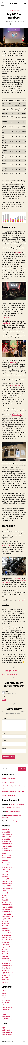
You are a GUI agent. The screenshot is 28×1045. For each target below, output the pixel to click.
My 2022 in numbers (8, 782)
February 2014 (6, 855)
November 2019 (7, 844)
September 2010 (7, 888)
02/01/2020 (20, 21)
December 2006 (7, 965)
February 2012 (6, 862)
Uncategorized (6, 1016)
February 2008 (6, 933)
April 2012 (5, 860)
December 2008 (7, 912)
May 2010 (5, 897)
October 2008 (6, 914)
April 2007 (5, 956)
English (11, 10)
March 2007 (5, 958)
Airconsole (5, 317)
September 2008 (7, 916)
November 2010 (7, 883)
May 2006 (5, 982)
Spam (3, 1012)
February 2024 (6, 829)
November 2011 (7, 867)
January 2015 (6, 848)
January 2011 (6, 879)
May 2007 (5, 954)
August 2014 (6, 853)
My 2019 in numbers (13, 811)
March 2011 (5, 876)
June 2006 (5, 980)
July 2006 (5, 977)
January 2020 (6, 841)
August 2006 (6, 975)
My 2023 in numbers (8, 778)
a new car (21, 600)
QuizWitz (18, 253)
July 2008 (5, 921)
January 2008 (6, 935)
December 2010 (7, 881)
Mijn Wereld (5, 1002)
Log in (3, 1028)
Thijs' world (14, 3)
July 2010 (5, 893)
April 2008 (5, 928)
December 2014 (7, 851)
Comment (5, 718)
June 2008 (5, 923)
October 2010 (6, 886)
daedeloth (11, 21)
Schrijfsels (5, 1009)
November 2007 (7, 940)
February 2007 (6, 961)
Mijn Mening (6, 1000)
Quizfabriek (6, 323)
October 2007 (6, 942)
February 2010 (6, 902)
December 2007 (7, 937)
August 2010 (6, 890)
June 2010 (5, 895)
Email (4, 741)
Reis (3, 1005)
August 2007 (6, 947)
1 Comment (15, 24)
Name (4, 733)
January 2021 (6, 839)
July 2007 (5, 949)
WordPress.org (7, 1035)
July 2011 (5, 872)
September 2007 (7, 944)
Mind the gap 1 (14, 821)
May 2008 (5, 926)
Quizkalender (15, 385)
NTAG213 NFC (17, 579)
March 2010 (5, 900)
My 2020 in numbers (17, 804)
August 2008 (6, 919)
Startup (17, 10)
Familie (4, 998)
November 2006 (7, 968)
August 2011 (6, 869)
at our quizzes (6, 545)
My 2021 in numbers (8, 795)
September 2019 (7, 846)
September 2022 (7, 834)
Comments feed (7, 1032)
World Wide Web (7, 1019)
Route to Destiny (7, 1007)
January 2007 (6, 963)
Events (4, 995)
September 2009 (7, 907)
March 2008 (6, 930)
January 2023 (6, 832)
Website (4, 748)
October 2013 (6, 858)
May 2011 (5, 874)
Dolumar (13, 362)
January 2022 (6, 837)
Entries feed (6, 1030)
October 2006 (6, 970)
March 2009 (6, 909)
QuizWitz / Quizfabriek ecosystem (13, 792)
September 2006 (7, 972)
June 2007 (5, 951)
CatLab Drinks (17, 415)
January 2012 (6, 865)
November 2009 (7, 905)
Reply (3, 699)
